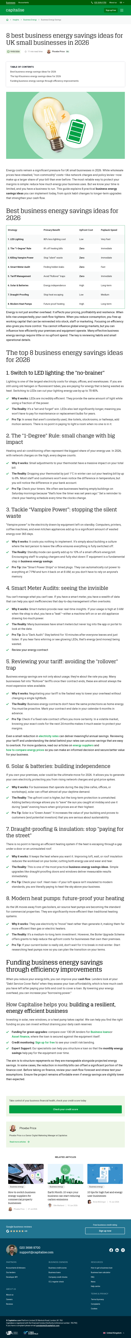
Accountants (23, 3)
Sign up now (105, 1230)
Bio (68, 51)
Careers (9, 1299)
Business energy (17, 1187)
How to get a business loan (101, 1268)
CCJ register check (56, 1282)
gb (121, 3)
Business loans (55, 1272)
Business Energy (30, 20)
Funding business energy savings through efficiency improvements (44, 81)
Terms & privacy (97, 1299)
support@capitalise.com (36, 1252)
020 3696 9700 (100, 3)
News (93, 1282)
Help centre (95, 1286)
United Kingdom (114, 1333)
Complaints (95, 1304)
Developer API (12, 1277)
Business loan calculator (100, 1272)
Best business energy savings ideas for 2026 (33, 71)
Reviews (9, 1304)
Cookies (94, 1309)
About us (113, 3)
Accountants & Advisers (15, 1268)
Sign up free (111, 10)
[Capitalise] (15, 10)
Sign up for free (45, 1042)
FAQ (92, 1277)
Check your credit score (65, 1109)
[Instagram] (123, 1250)
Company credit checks (58, 1277)
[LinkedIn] (117, 1250)
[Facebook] (111, 1250)
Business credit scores (58, 1268)
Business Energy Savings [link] (51, 20)
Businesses (10, 3)
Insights (16, 20)
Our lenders (10, 1272)
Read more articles (18, 1142)
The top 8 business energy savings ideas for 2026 (35, 76)
